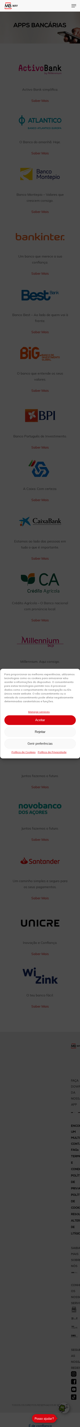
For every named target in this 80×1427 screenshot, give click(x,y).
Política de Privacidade (52, 752)
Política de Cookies (24, 752)
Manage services (39, 711)
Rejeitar (40, 732)
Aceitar (40, 720)
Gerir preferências (40, 743)
